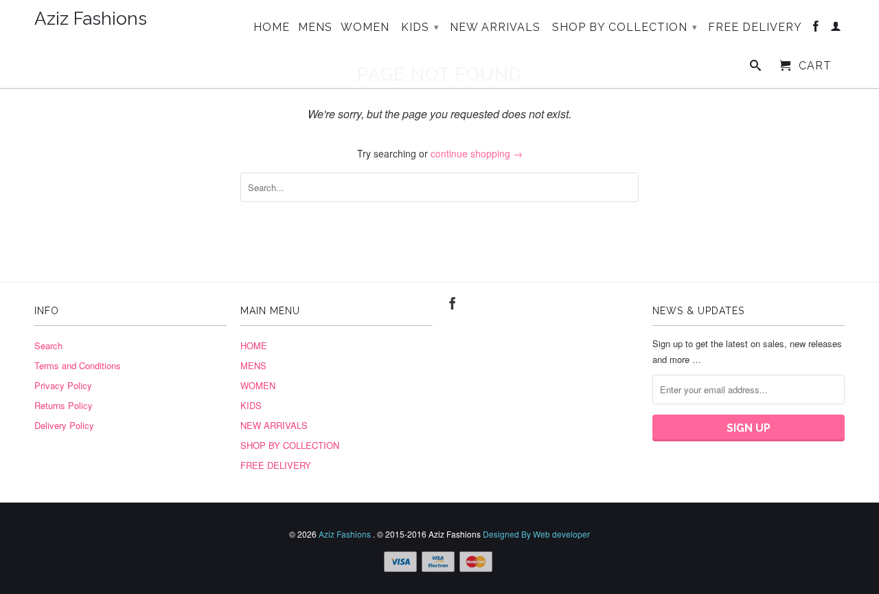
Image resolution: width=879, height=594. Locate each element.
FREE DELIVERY (755, 27)
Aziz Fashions (90, 19)
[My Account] (836, 29)
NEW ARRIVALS (495, 27)
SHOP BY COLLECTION (625, 27)
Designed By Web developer (536, 534)
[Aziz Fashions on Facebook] (816, 29)
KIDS (420, 27)
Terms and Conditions (77, 365)
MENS (315, 27)
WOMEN (365, 27)
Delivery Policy (64, 425)
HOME (271, 27)
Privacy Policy (63, 385)
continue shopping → (477, 153)
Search (48, 345)
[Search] (756, 68)
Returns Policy (63, 405)
